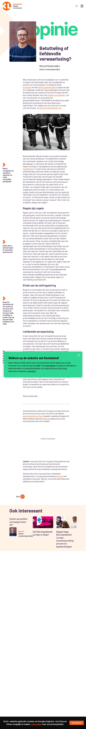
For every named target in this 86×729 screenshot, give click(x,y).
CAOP (38, 365)
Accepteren (77, 723)
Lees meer (31, 371)
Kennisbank (50, 365)
